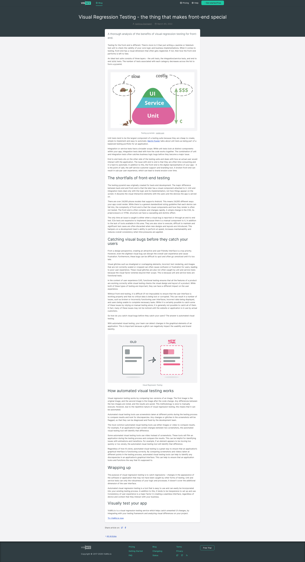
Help (196, 3)
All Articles (112, 536)
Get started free (213, 3)
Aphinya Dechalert (143, 24)
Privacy (179, 551)
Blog (100, 3)
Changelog (157, 551)
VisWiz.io (86, 3)
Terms (179, 547)
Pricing (186, 3)
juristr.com (160, 133)
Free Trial (207, 548)
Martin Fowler (153, 141)
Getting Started (136, 551)
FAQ (130, 555)
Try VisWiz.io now (116, 518)
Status (155, 555)
